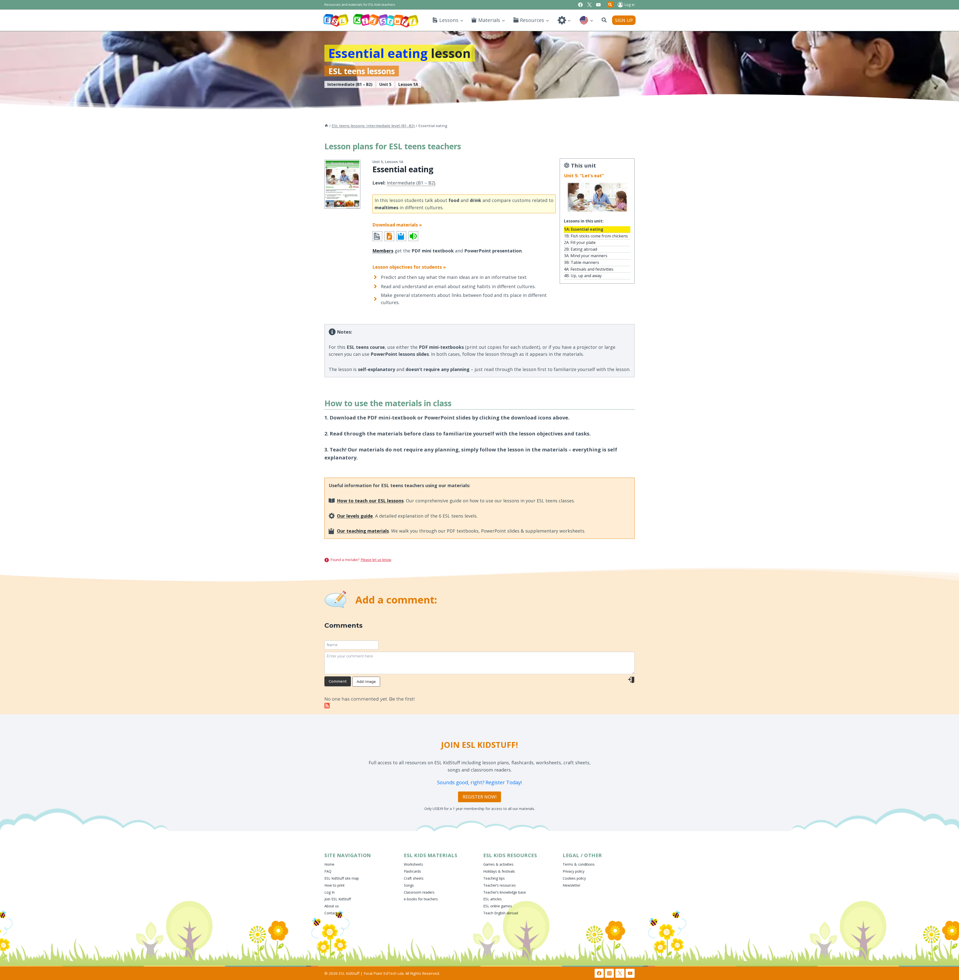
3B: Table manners (581, 262)
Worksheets (413, 864)
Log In (329, 892)
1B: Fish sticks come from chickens (596, 236)
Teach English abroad (500, 913)
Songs (409, 885)
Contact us (333, 913)
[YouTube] (598, 4)
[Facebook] (580, 4)
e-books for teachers (421, 899)
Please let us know (376, 559)
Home (329, 864)
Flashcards (412, 871)
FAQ (327, 871)
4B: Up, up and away (583, 275)
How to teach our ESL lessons (370, 501)
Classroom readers (419, 892)
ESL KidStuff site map (341, 878)
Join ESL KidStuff (337, 899)
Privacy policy (573, 871)
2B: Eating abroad (580, 249)
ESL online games (497, 906)
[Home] (326, 125)
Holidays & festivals (499, 871)
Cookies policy (574, 878)
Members (382, 251)
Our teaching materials (363, 531)
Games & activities (498, 864)
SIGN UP (624, 20)
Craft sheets (414, 878)
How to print (334, 885)
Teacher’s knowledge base (504, 892)
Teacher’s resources (499, 885)
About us (331, 906)
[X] (589, 4)
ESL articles (492, 899)
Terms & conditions (579, 864)
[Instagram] (609, 973)
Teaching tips (494, 878)
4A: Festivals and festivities (588, 269)
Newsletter (571, 885)
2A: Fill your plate (580, 242)
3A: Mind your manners (585, 255)
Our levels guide (355, 516)
